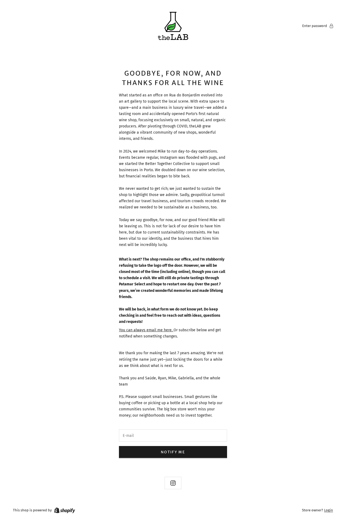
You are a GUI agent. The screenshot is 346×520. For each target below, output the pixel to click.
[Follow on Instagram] (173, 483)
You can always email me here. (146, 330)
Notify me (173, 452)
